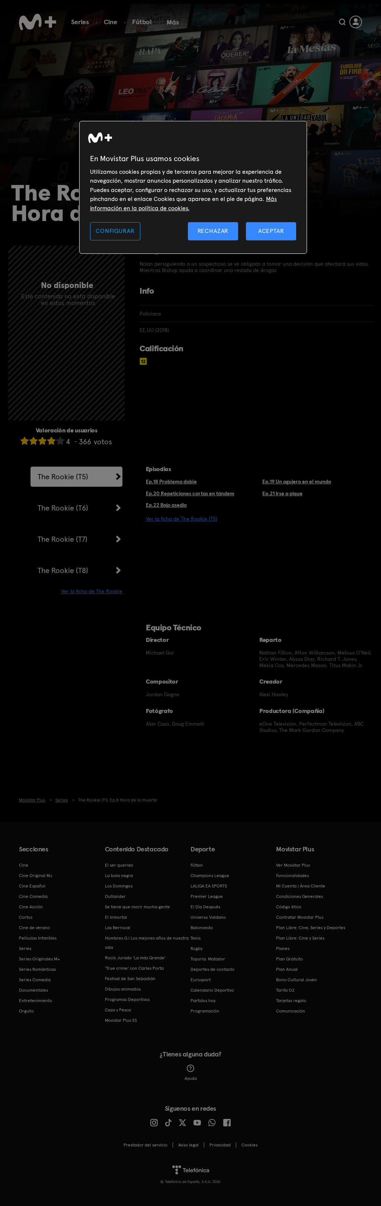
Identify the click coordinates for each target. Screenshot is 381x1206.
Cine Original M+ (35, 875)
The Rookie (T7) (62, 539)
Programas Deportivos (127, 999)
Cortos (25, 917)
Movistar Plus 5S (121, 1020)
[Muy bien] (60, 441)
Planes (282, 948)
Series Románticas (37, 969)
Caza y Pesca (118, 1010)
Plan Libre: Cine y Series (300, 938)
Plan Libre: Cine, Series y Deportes (310, 927)
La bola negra (119, 875)
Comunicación (290, 1011)
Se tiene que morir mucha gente (137, 906)
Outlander (115, 896)
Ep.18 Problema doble (171, 481)
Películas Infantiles (38, 938)
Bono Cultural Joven (296, 979)
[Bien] (51, 441)
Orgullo (26, 1011)
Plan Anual (287, 969)
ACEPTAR (271, 230)
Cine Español (32, 886)
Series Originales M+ (39, 959)
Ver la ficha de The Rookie (91, 591)
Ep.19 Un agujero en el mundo (296, 481)
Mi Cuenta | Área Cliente (300, 886)
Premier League (206, 896)
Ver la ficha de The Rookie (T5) (181, 519)
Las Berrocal (117, 927)
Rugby (196, 948)
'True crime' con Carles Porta (134, 968)
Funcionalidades (292, 875)
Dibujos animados (123, 989)
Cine (110, 22)
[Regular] (42, 441)
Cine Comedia (33, 896)
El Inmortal (116, 917)
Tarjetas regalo (291, 1000)
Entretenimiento (35, 1000)
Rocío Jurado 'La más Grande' (135, 957)
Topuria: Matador (207, 959)
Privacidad (220, 1145)
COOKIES (249, 1145)
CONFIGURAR (115, 230)
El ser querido (119, 865)
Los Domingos (118, 886)
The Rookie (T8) (63, 570)
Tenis (195, 938)
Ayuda (191, 1078)
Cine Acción (31, 906)
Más (173, 22)
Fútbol (142, 22)
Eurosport (200, 979)
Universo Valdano (208, 917)
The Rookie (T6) (63, 507)
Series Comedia (35, 979)
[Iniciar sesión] (355, 22)
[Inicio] (37, 22)
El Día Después (205, 906)
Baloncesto (201, 927)
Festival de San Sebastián (130, 978)
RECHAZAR (213, 230)
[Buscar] (342, 22)
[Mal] (33, 441)
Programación (204, 1011)
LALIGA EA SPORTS (208, 886)
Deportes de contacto (212, 969)
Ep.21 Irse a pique (282, 493)
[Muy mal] (24, 441)
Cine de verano (34, 927)
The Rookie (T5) (63, 476)
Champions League (209, 875)
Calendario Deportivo (212, 990)
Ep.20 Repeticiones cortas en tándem (190, 493)
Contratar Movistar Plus (299, 917)
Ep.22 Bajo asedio (166, 505)
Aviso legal (188, 1145)
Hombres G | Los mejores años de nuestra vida (147, 942)
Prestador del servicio (145, 1145)
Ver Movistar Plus (293, 865)
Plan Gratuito (289, 959)
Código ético (288, 906)
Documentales (33, 990)
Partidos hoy (202, 1000)
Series (80, 22)
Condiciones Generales (299, 896)
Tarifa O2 (285, 990)
